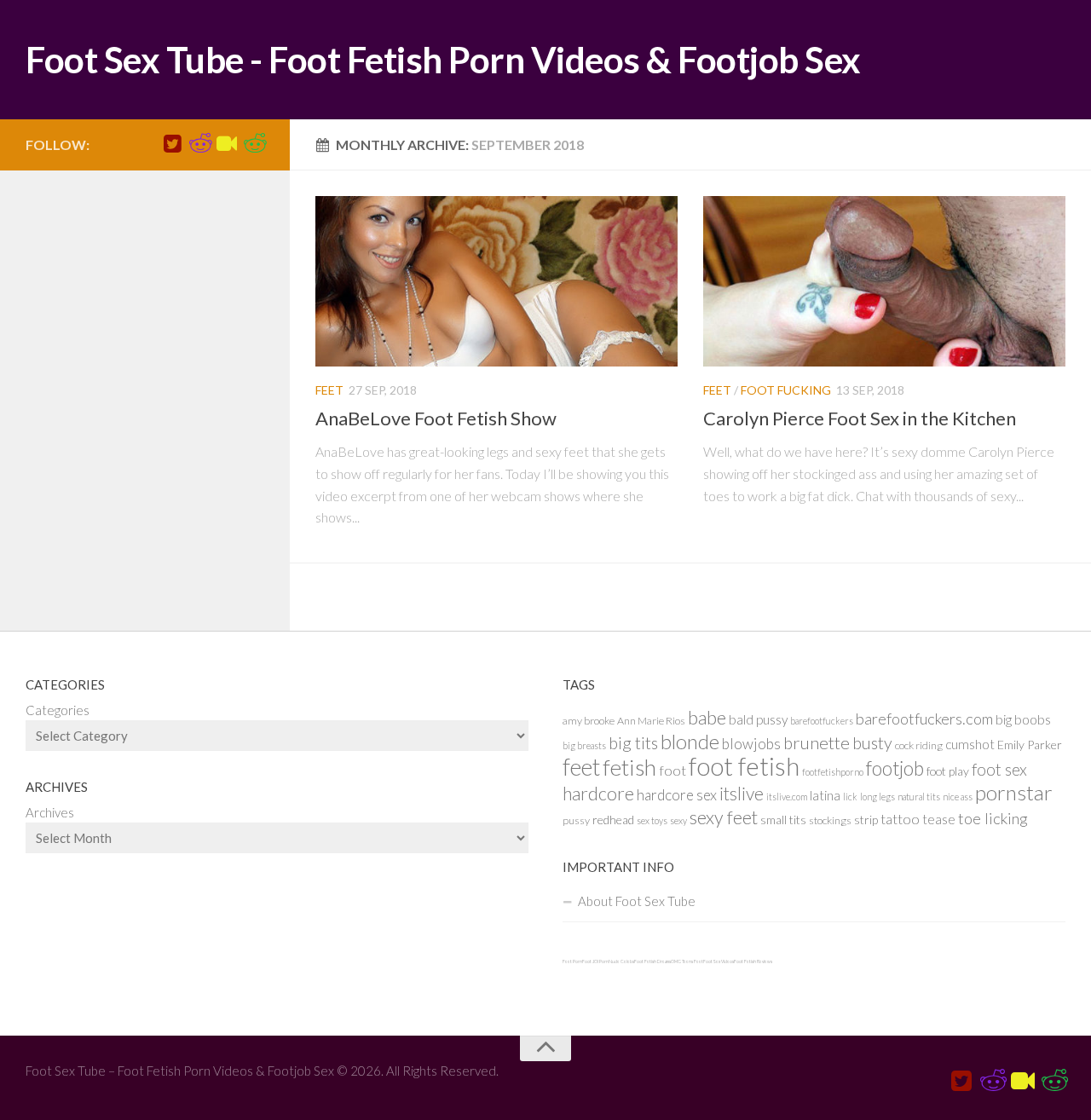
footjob (895, 768)
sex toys (652, 820)
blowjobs (751, 744)
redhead (613, 819)
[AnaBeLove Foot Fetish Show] (496, 281)
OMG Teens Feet (687, 961)
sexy (678, 820)
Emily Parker (1029, 744)
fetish (629, 767)
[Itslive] (226, 144)
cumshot (970, 744)
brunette (816, 742)
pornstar (1014, 792)
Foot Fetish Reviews (753, 961)
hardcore (598, 793)
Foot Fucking (786, 390)
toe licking (993, 818)
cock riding (919, 745)
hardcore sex (677, 795)
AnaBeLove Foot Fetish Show (436, 418)
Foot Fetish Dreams (652, 961)
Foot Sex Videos (718, 961)
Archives (50, 812)
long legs (877, 796)
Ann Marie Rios (651, 720)
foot (672, 770)
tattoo (900, 819)
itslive (741, 793)
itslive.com (786, 796)
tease (938, 819)
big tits (633, 743)
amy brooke (589, 720)
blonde (690, 741)
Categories (57, 710)
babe (707, 718)
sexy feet (724, 817)
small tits (783, 819)
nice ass (958, 796)
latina (825, 795)
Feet (329, 390)
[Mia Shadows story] (199, 144)
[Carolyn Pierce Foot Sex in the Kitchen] (884, 281)
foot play (947, 771)
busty (872, 743)
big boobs (1023, 719)
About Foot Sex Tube (637, 901)
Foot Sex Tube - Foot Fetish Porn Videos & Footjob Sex (443, 59)
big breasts (584, 745)
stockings (830, 820)
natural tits (919, 796)
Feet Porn (572, 961)
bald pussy (758, 719)
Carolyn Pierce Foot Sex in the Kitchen (859, 418)
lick (850, 796)
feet (581, 767)
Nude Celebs (621, 961)
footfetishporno (832, 771)
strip (866, 819)
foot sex (999, 769)
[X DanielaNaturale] (172, 144)
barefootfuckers (821, 720)
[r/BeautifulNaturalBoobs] (254, 144)
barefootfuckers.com (924, 718)
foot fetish (744, 766)
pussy (576, 820)
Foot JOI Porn (595, 961)
